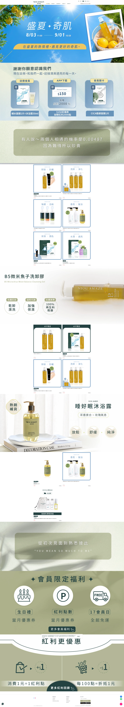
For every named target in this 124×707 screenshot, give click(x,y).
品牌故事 (54, 698)
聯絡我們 (67, 702)
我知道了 (78, 636)
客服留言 (67, 699)
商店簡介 (54, 699)
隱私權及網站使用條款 (51, 636)
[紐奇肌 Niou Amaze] (38, 2)
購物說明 (67, 698)
